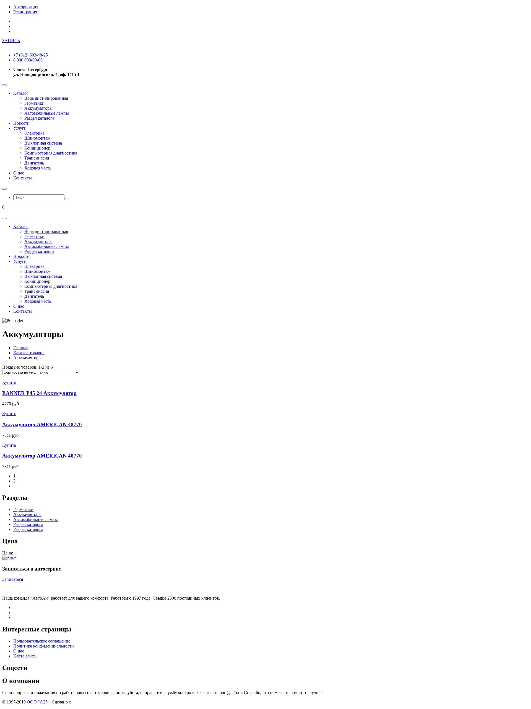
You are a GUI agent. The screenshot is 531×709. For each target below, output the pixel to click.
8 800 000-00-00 (28, 60)
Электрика (34, 133)
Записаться (12, 579)
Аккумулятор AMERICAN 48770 (42, 424)
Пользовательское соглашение (41, 641)
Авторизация (25, 6)
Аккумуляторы (38, 108)
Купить (9, 382)
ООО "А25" (38, 702)
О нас (18, 173)
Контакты (22, 178)
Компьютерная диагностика (50, 153)
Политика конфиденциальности (43, 646)
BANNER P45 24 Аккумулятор (39, 393)
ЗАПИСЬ (11, 40)
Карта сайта (24, 656)
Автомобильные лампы (46, 113)
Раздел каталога (39, 118)
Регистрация (25, 11)
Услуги (20, 128)
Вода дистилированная (46, 98)
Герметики (34, 103)
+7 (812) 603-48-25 (30, 55)
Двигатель (34, 163)
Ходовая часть (37, 168)
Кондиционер (37, 148)
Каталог (20, 93)
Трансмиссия (36, 158)
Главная (20, 347)
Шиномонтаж (37, 138)
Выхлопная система (43, 143)
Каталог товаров (29, 352)
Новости (21, 123)
